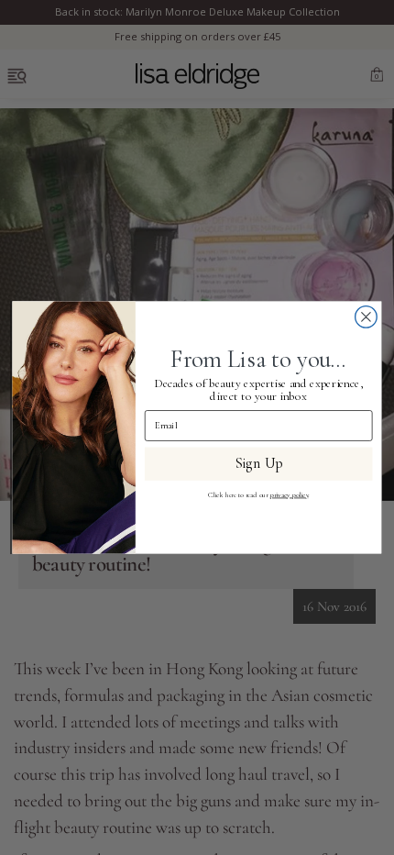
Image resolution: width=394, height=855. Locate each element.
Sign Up (258, 463)
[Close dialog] (367, 317)
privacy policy (289, 495)
